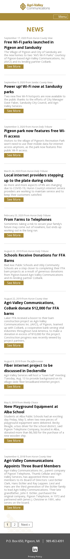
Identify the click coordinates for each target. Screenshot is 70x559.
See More (14, 66)
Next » (25, 525)
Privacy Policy (35, 556)
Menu (62, 17)
